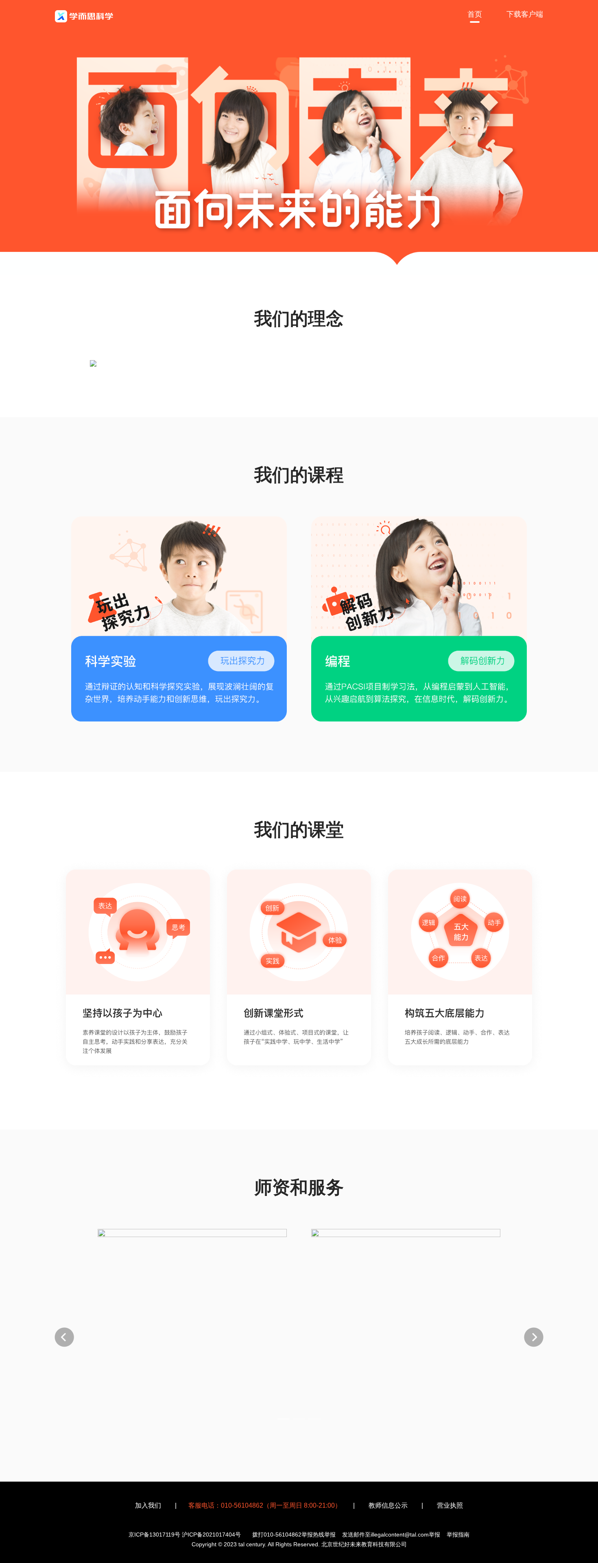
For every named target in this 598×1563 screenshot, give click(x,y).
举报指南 (458, 1534)
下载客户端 (524, 14)
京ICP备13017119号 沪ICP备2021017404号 (185, 1534)
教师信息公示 (388, 1505)
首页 (474, 14)
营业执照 (450, 1505)
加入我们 (148, 1505)
